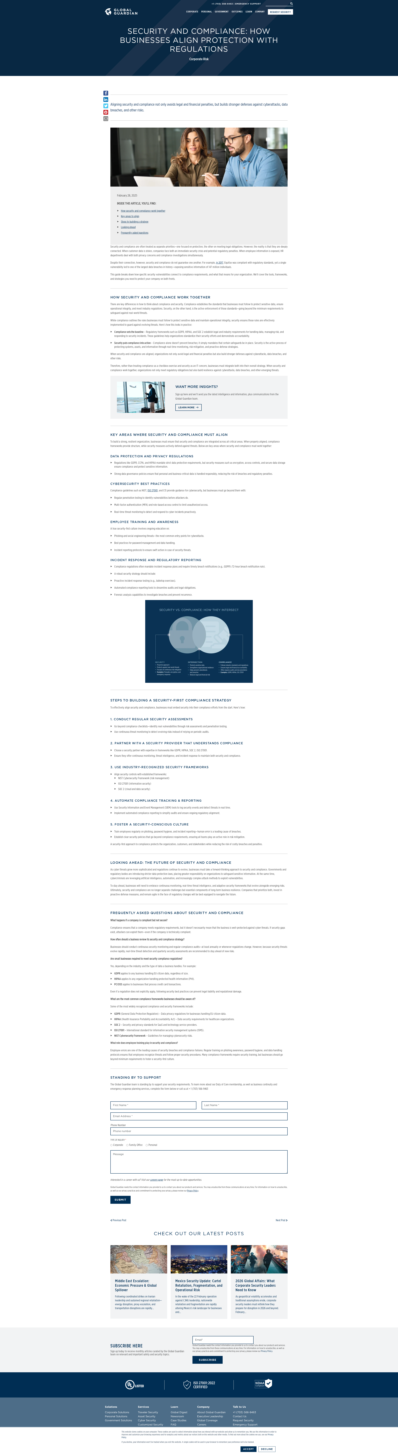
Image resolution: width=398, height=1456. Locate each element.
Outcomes (237, 11)
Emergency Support (248, 4)
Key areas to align (130, 216)
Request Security (280, 12)
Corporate (192, 11)
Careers (201, 1424)
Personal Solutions (116, 1416)
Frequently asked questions (134, 233)
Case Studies (178, 1420)
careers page (156, 1180)
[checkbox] (199, 1145)
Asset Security (146, 1416)
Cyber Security (147, 1420)
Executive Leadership (210, 1416)
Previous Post (119, 1220)
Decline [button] (267, 1449)
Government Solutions (118, 1420)
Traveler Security (148, 1412)
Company (260, 11)
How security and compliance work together (143, 211)
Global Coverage (207, 1420)
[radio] (116, 1145)
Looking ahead (128, 227)
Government (222, 11)
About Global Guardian (211, 1412)
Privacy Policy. (267, 1351)
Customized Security (150, 1424)
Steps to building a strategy (134, 221)
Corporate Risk (199, 59)
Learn (249, 11)
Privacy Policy (192, 1191)
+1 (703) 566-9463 (222, 4)
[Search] (291, 4)
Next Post (281, 1220)
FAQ (173, 1424)
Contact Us (239, 1416)
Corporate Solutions (117, 1412)
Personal (206, 11)
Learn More (186, 407)
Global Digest (179, 1412)
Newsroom (177, 1416)
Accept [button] (248, 1449)
